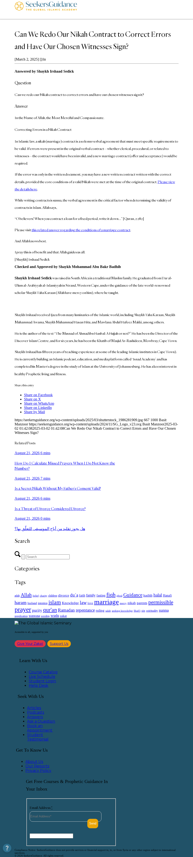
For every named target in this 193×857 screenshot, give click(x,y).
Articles (34, 708)
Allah (26, 595)
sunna (164, 610)
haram (21, 602)
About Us (34, 761)
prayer (23, 609)
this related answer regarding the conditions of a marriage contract (81, 230)
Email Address (41, 807)
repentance (85, 610)
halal (157, 595)
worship (45, 615)
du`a (74, 595)
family (91, 595)
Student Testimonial (37, 737)
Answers (35, 717)
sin (143, 610)
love (90, 603)
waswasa (34, 616)
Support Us (59, 644)
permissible (160, 602)
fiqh (111, 594)
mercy (123, 603)
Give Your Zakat (30, 644)
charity (43, 595)
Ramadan (66, 610)
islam (54, 602)
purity (37, 610)
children (52, 595)
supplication (21, 615)
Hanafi (167, 595)
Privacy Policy (38, 770)
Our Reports (37, 766)
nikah (132, 603)
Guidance (132, 595)
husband (32, 603)
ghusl (119, 595)
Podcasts (35, 712)
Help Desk (38, 685)
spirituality (152, 610)
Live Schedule (42, 676)
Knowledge (70, 603)
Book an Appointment (39, 728)
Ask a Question (41, 721)
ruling (100, 610)
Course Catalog (43, 672)
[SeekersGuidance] (46, 9)
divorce (63, 595)
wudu (55, 615)
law (83, 602)
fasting (100, 595)
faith (82, 595)
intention (43, 603)
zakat (63, 616)
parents (142, 603)
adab (17, 595)
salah (108, 610)
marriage (106, 602)
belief (36, 595)
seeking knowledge (122, 611)
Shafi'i (137, 611)
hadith (148, 595)
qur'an (50, 609)
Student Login (42, 681)
